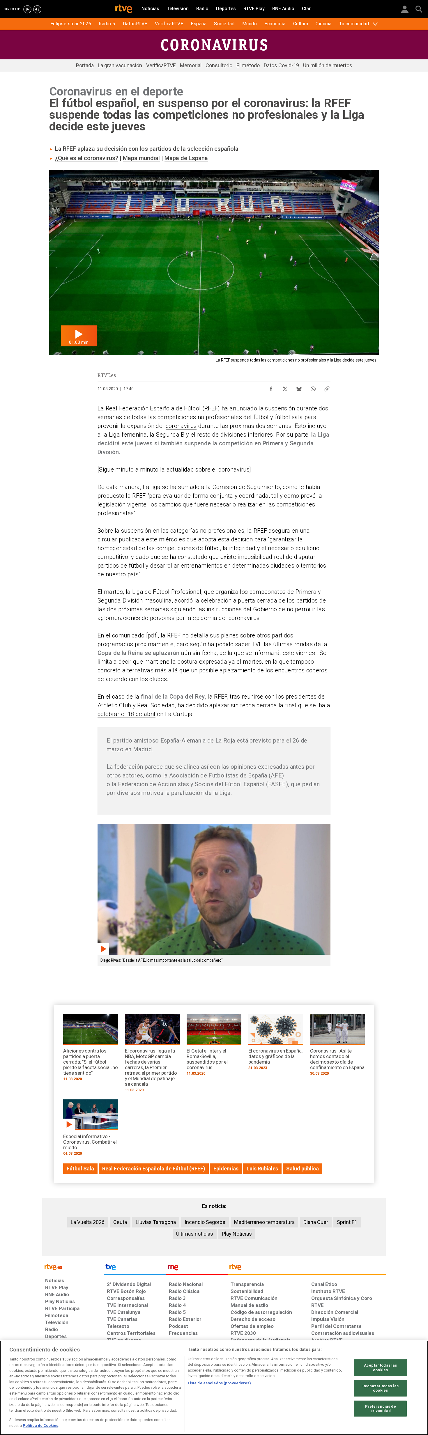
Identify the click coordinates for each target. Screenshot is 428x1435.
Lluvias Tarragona (156, 1222)
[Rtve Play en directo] (27, 9)
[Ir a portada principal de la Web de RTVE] (73, 1266)
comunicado (128, 635)
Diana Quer (315, 1222)
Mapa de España (186, 158)
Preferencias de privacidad (380, 1408)
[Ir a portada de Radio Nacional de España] (197, 1268)
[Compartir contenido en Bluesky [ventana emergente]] (299, 387)
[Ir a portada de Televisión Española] (135, 1268)
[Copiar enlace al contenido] (327, 387)
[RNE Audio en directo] (37, 9)
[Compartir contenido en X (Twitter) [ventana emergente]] (285, 387)
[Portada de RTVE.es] (124, 9)
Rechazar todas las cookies (380, 1388)
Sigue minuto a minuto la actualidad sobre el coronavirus (174, 469)
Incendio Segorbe (205, 1222)
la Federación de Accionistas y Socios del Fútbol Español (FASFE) (200, 784)
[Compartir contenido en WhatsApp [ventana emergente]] (313, 387)
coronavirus (181, 425)
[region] (214, 1387)
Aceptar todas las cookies (380, 1367)
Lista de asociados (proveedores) (219, 1383)
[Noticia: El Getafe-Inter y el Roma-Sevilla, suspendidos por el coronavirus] (214, 1047)
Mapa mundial (141, 158)
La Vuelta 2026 (88, 1222)
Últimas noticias (194, 1234)
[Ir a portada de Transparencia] (307, 1268)
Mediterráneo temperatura (264, 1222)
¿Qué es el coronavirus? (86, 158)
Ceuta (120, 1222)
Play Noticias (237, 1234)
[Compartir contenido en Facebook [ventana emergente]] (271, 387)
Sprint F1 (347, 1222)
